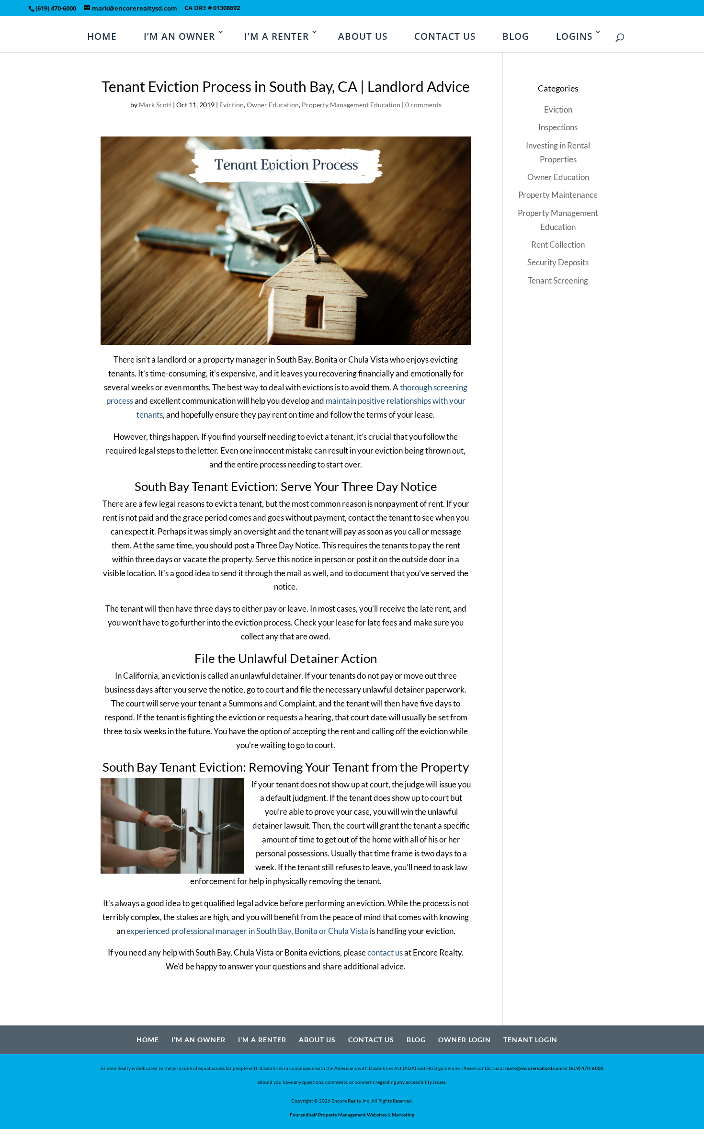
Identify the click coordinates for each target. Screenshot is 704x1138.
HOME (102, 36)
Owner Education (273, 105)
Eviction (231, 105)
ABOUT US (362, 36)
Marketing (403, 1114)
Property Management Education (351, 105)
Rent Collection (558, 244)
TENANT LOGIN (530, 1040)
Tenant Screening (558, 280)
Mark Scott (155, 105)
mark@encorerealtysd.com (533, 1068)
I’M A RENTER (276, 36)
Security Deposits (558, 262)
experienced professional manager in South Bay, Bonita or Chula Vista (247, 931)
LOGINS (574, 36)
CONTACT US (445, 36)
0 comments (423, 105)
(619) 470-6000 (55, 8)
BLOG (515, 36)
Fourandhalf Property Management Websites (338, 1114)
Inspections (558, 127)
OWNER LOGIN (464, 1040)
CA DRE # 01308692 (212, 8)
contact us (385, 952)
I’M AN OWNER (179, 36)
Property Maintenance (558, 195)
